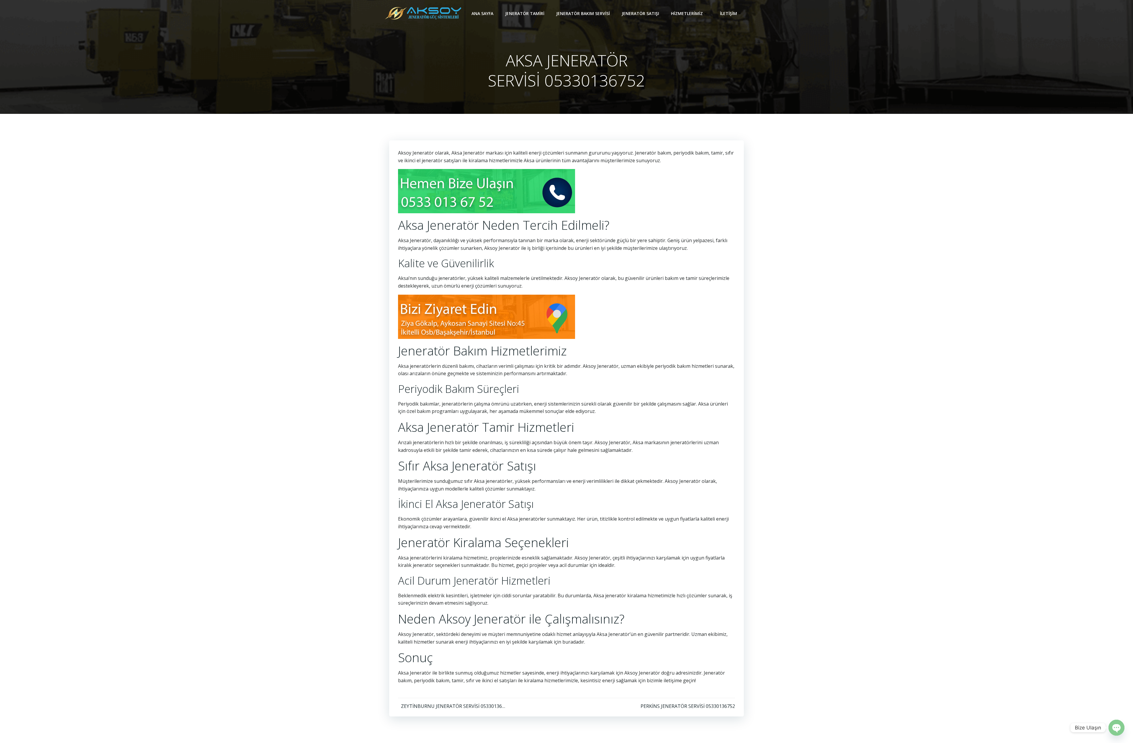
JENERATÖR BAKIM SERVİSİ (583, 13)
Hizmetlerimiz (687, 13)
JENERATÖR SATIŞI (640, 13)
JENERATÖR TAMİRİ (524, 13)
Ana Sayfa (482, 13)
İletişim (728, 13)
